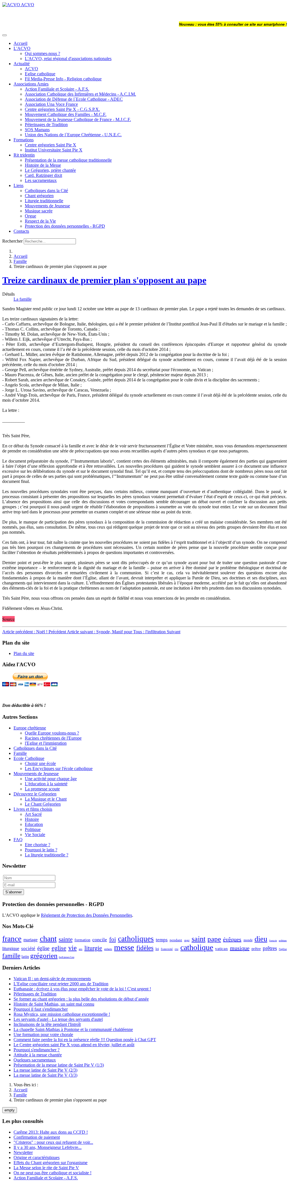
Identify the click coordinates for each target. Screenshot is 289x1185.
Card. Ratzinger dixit (43, 175)
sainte (66, 939)
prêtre (256, 949)
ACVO (31, 68)
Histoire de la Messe (43, 165)
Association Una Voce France (51, 104)
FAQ (18, 839)
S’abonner (13, 892)
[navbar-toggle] (4, 35)
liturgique (10, 948)
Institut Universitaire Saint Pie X (53, 150)
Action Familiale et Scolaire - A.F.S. (57, 89)
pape (214, 939)
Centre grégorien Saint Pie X (50, 144)
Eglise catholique (40, 73)
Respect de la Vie (40, 221)
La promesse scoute (42, 788)
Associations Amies (31, 84)
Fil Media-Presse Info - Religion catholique (63, 78)
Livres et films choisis (33, 809)
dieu (261, 939)
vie (72, 947)
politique (283, 940)
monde (248, 940)
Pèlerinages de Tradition (46, 124)
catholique (196, 947)
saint (198, 939)
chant (48, 938)
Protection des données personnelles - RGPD (65, 226)
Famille (20, 261)
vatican (221, 948)
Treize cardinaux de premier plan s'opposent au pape (104, 280)
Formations (24, 139)
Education (34, 824)
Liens (18, 185)
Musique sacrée (38, 210)
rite (176, 949)
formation (82, 940)
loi (157, 949)
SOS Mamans (37, 129)
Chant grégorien (39, 195)
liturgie (93, 947)
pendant (176, 940)
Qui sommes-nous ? (42, 53)
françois (273, 940)
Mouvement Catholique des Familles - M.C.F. (65, 114)
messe (124, 947)
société (28, 948)
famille (11, 955)
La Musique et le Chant (46, 799)
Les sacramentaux (41, 180)
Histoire (32, 819)
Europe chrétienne (30, 727)
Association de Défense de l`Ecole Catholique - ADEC (74, 99)
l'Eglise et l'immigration (46, 743)
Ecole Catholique (29, 758)
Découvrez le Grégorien (35, 794)
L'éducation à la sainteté (46, 783)
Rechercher (12, 241)
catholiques (136, 939)
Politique (33, 829)
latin (25, 956)
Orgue (30, 216)
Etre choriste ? (37, 844)
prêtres (270, 948)
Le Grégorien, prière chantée (50, 170)
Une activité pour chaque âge (51, 778)
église (43, 948)
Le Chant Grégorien (43, 804)
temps (162, 939)
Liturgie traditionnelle (44, 200)
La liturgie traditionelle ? (46, 854)
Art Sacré (33, 814)
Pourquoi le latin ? (41, 849)
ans (80, 949)
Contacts (21, 231)
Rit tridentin (24, 155)
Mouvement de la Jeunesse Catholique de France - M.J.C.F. (78, 119)
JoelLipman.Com (66, 957)
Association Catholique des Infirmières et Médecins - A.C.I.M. (80, 94)
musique (239, 948)
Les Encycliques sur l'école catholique (59, 768)
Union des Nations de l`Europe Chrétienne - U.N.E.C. (73, 134)
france (11, 939)
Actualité (22, 63)
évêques (232, 939)
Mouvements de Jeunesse (47, 205)
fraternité (167, 949)
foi (112, 939)
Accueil (20, 43)
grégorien (44, 955)
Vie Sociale (35, 834)
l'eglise (283, 949)
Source (8, 619)
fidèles (145, 947)
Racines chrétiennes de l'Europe (53, 738)
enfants (108, 949)
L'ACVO (22, 48)
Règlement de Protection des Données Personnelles (86, 915)
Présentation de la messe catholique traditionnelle (68, 160)
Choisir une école (40, 763)
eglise (59, 947)
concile (99, 939)
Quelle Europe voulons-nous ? (52, 733)
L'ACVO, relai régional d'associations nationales (68, 58)
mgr (187, 940)
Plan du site (24, 653)
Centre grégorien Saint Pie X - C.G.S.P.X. (62, 109)
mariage (30, 939)
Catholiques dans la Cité (46, 190)
